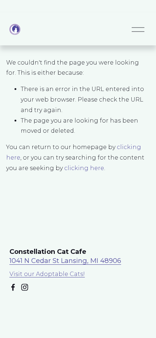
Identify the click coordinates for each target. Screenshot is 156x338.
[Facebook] (13, 287)
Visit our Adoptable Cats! (47, 274)
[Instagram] (24, 287)
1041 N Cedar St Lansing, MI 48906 (65, 260)
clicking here (84, 168)
